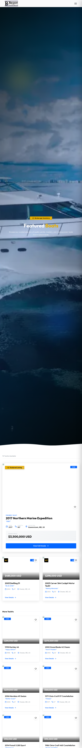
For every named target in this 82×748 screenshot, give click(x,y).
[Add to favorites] (75, 507)
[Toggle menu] (75, 3)
